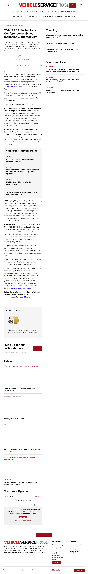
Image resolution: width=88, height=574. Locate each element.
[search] (8, 5)
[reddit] (26, 66)
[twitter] (23, 66)
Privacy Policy (56, 570)
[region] (23, 501)
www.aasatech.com (11, 273)
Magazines (59, 16)
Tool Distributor (34, 16)
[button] (5, 5)
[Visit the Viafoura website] (37, 505)
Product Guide (70, 16)
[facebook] (17, 66)
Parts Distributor (19, 16)
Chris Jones (23, 562)
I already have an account (23, 521)
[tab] (9, 496)
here (10, 278)
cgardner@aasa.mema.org (20, 288)
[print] (41, 66)
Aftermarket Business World (13, 25)
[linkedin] (20, 66)
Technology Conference (13, 86)
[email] (29, 66)
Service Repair (48, 16)
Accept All (79, 570)
